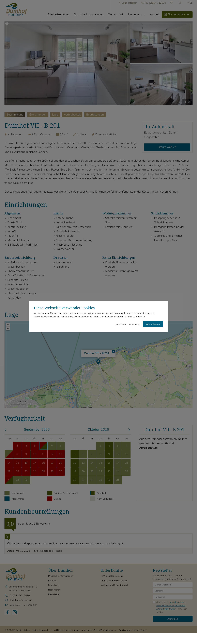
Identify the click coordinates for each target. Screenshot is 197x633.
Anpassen (134, 324)
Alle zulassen (153, 324)
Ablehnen (121, 324)
